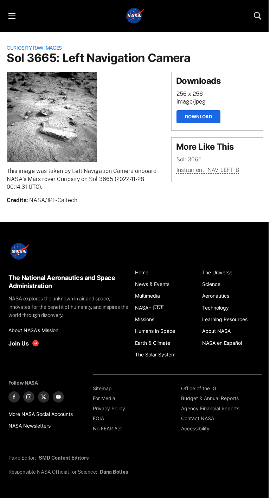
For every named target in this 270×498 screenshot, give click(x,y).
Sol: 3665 (188, 159)
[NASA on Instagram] (28, 397)
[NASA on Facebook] (14, 397)
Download (198, 116)
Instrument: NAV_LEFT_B (207, 170)
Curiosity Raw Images (34, 48)
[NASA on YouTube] (58, 397)
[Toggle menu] (11, 16)
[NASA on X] (43, 397)
